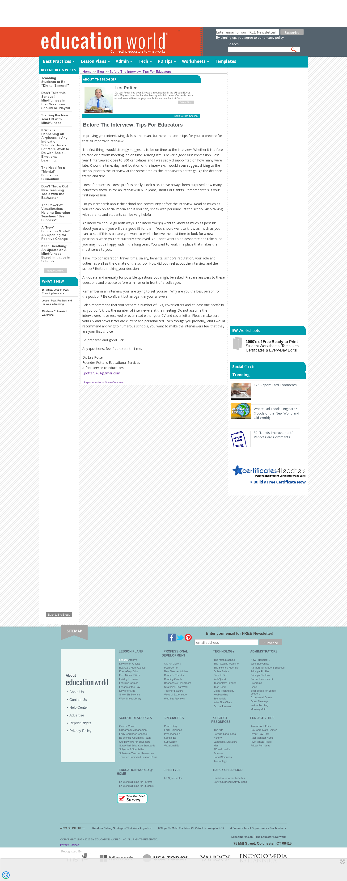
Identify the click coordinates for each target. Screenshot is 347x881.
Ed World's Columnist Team (135, 737)
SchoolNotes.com (242, 836)
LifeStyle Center (173, 778)
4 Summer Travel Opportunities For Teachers (258, 828)
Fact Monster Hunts (262, 737)
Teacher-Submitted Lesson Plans (138, 757)
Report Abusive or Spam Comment (103, 382)
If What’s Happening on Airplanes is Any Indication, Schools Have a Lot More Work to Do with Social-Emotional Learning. (55, 145)
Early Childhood (173, 730)
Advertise (76, 715)
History (218, 737)
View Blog (185, 102)
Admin (122, 61)
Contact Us (78, 700)
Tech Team (220, 687)
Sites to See (220, 675)
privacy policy (274, 37)
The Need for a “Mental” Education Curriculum (53, 173)
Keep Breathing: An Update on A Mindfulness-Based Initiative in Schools (55, 253)
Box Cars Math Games (132, 667)
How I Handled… (260, 659)
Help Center (78, 707)
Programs (256, 683)
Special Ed (170, 737)
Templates (225, 61)
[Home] (108, 42)
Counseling (170, 726)
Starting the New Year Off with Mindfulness (54, 119)
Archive (132, 659)
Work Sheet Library (130, 698)
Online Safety (221, 671)
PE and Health (222, 749)
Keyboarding (221, 694)
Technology (220, 761)
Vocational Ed (171, 745)
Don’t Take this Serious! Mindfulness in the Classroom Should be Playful (55, 100)
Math (216, 745)
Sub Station (170, 741)
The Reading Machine (226, 663)
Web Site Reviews (174, 698)
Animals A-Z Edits (261, 726)
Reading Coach (173, 679)
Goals (254, 687)
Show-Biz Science (129, 694)
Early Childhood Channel (133, 734)
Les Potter (125, 87)
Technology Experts (225, 683)
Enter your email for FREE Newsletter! (239, 633)
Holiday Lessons (128, 679)
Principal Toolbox (260, 675)
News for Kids (127, 690)
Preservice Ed (172, 734)
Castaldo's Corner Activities (229, 778)
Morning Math (258, 709)
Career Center (127, 726)
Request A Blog (55, 270)
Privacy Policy (80, 731)
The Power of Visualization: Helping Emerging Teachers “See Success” (55, 212)
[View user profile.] (99, 111)
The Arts (218, 730)
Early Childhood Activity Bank (230, 781)
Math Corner (171, 667)
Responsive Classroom (177, 683)
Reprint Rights (80, 723)
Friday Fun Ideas (260, 745)
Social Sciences (223, 757)
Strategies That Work (176, 687)
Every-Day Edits (128, 671)
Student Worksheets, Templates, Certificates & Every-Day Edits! (273, 346)
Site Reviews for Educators (134, 741)
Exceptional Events (262, 697)
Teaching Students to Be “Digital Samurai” (55, 81)
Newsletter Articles (129, 663)
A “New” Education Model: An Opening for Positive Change (55, 233)
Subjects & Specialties (131, 749)
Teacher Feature (173, 690)
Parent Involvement (262, 679)
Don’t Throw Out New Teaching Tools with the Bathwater (54, 191)
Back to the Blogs (59, 614)
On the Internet (222, 706)
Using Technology (224, 690)
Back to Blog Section (186, 115)
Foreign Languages (225, 734)
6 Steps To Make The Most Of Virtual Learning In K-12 (191, 828)
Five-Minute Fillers (129, 675)
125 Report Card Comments (275, 385)
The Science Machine (226, 667)
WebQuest (220, 679)
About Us (76, 692)
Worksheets (193, 61)
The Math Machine (224, 659)
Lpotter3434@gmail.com (101, 373)
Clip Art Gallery (172, 663)
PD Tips (165, 61)
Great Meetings (259, 701)
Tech (143, 61)
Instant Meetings (260, 705)
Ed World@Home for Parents (135, 781)
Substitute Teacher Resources (136, 753)
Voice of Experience (175, 694)
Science (218, 753)
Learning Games (128, 683)
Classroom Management (133, 730)
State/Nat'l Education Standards (137, 745)
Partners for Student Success (268, 667)
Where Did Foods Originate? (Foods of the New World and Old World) (276, 413)
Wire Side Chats (223, 702)
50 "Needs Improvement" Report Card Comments (273, 434)
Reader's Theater (174, 675)
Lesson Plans (93, 61)
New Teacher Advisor (176, 671)
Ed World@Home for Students (136, 785)
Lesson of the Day (129, 687)
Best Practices (57, 61)
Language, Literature (225, 741)
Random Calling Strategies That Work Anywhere (122, 828)
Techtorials (220, 698)
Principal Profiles (260, 671)
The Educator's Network (271, 836)
